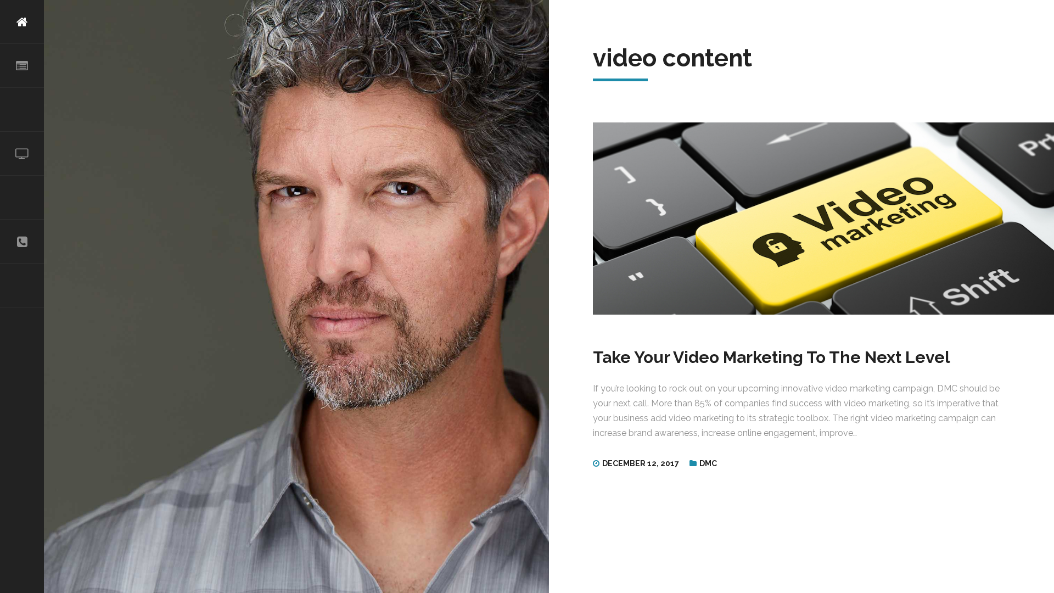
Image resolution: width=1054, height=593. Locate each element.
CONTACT (22, 242)
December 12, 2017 (640, 463)
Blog (22, 285)
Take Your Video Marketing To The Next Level (771, 357)
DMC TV (22, 154)
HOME (22, 22)
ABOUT (22, 66)
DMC (708, 463)
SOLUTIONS (22, 110)
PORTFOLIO (22, 198)
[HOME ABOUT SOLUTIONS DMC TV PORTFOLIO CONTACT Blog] (22, 296)
